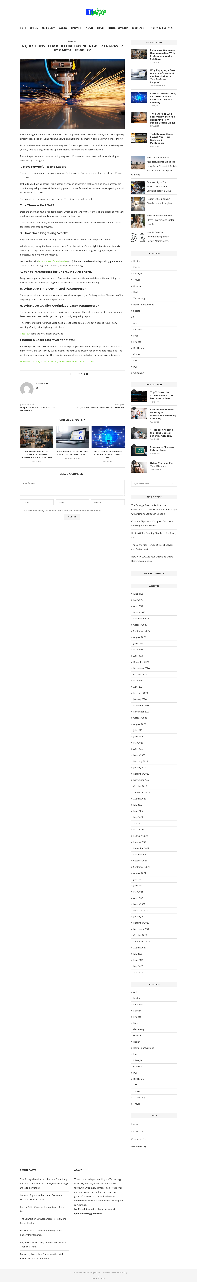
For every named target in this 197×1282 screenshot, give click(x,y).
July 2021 (137, 879)
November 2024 (141, 668)
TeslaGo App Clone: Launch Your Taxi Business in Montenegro (161, 138)
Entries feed (137, 1131)
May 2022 (138, 817)
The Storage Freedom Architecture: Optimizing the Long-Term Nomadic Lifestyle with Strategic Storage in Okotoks (154, 166)
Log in (134, 1124)
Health (100, 28)
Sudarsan (69, 54)
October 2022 (140, 786)
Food (135, 335)
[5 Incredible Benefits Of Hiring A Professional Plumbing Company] (139, 413)
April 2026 (138, 606)
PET (135, 366)
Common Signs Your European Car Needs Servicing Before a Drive (159, 186)
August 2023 (139, 724)
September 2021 (141, 866)
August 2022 (139, 798)
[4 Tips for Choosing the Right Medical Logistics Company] (139, 433)
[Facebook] (151, 28)
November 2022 (141, 779)
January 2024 (139, 699)
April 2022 (138, 823)
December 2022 (141, 773)
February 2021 (140, 910)
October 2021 (140, 860)
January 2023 (139, 767)
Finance (137, 341)
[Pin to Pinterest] (84, 374)
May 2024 (138, 680)
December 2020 (141, 922)
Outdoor (137, 354)
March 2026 (139, 612)
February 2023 (140, 761)
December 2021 (141, 848)
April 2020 (138, 972)
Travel (89, 28)
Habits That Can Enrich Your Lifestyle (163, 465)
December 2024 (141, 662)
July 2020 (137, 953)
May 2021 (138, 891)
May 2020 (138, 966)
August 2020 (139, 947)
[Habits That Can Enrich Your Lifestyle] (139, 467)
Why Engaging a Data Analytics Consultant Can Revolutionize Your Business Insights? (162, 76)
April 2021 (138, 898)
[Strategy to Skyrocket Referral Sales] (139, 451)
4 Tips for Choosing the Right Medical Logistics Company (161, 433)
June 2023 (138, 736)
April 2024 (138, 686)
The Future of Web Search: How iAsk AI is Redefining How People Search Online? (163, 118)
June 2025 (138, 643)
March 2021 (139, 904)
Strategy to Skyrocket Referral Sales (162, 448)
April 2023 (138, 748)
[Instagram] (157, 28)
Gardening (138, 372)
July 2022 (137, 804)
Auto (135, 323)
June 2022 (138, 811)
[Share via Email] (87, 374)
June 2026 (138, 593)
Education (138, 329)
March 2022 (139, 829)
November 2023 (141, 711)
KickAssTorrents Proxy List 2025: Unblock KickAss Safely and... (108, 455)
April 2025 (138, 655)
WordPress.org (138, 1146)
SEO (135, 316)
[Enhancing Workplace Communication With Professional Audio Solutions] (36, 437)
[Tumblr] (162, 28)
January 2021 (139, 916)
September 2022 (141, 792)
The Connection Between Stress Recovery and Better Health (160, 220)
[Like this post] (76, 374)
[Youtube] (165, 28)
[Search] (175, 28)
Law (135, 360)
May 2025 (138, 649)
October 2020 (140, 935)
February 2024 (140, 693)
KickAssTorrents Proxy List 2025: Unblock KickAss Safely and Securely (163, 98)
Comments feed (139, 1139)
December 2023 (141, 705)
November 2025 (141, 618)
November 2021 (141, 854)
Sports (136, 310)
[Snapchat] (171, 28)
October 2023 (140, 717)
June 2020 (138, 960)
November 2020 (141, 929)
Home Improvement (118, 28)
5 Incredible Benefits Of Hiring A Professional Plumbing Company (163, 414)
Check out (25, 333)
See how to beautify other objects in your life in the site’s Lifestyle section (57, 361)
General (34, 28)
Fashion (137, 267)
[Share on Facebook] (79, 374)
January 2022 (139, 842)
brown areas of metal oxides (52, 261)
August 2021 (139, 873)
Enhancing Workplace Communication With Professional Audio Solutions (36, 455)
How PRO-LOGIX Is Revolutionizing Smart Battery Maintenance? (158, 236)
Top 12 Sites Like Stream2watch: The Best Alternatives (161, 395)
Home (23, 28)
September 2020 (141, 941)
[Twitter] (154, 28)
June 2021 (138, 885)
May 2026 (138, 599)
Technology (48, 28)
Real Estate (138, 348)
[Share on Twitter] (82, 374)
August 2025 (139, 637)
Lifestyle (76, 28)
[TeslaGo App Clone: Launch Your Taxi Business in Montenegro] (139, 138)
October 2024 (140, 674)
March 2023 (139, 755)
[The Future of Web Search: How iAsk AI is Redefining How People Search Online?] (139, 117)
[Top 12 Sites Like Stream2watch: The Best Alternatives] (139, 396)
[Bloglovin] (169, 28)
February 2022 (140, 835)
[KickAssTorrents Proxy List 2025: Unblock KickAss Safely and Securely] (108, 437)
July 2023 (137, 730)
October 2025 (140, 624)
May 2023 (138, 742)
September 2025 (141, 630)
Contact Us (138, 28)
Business (63, 28)
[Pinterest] (160, 28)
